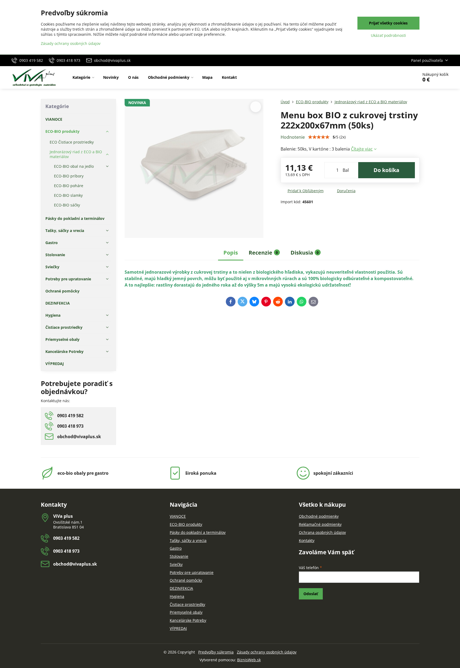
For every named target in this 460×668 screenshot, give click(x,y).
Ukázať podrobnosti (388, 35)
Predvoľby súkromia (216, 652)
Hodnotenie (293, 137)
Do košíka (386, 170)
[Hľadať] (399, 77)
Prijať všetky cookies (388, 23)
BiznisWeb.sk (249, 659)
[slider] (318, 137)
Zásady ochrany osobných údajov (266, 652)
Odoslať (310, 593)
